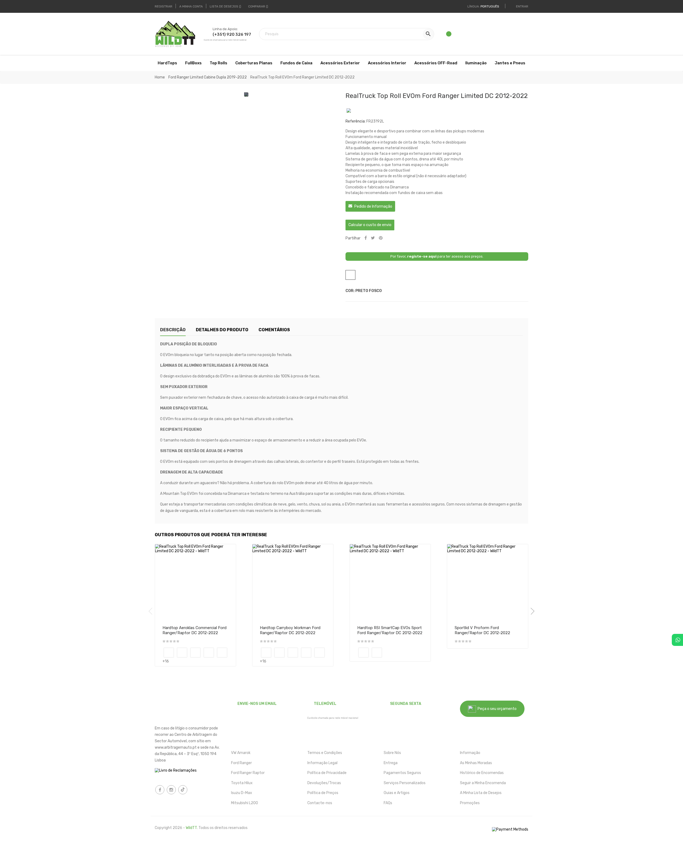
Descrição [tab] (173, 329)
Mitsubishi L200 (244, 803)
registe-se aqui (421, 256)
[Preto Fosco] (363, 652)
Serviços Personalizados (405, 783)
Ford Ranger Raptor (248, 773)
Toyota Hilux (242, 783)
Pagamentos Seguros (402, 773)
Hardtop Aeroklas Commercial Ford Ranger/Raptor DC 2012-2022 (194, 630)
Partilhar (365, 238)
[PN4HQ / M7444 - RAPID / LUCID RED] (222, 652)
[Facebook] (159, 789)
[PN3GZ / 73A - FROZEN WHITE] (377, 652)
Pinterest (381, 238)
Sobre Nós (392, 753)
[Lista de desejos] (449, 35)
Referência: (356, 121)
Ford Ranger (241, 763)
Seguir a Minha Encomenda (483, 783)
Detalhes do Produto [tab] (222, 329)
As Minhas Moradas (476, 763)
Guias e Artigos (397, 793)
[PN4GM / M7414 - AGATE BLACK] (209, 652)
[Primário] (169, 652)
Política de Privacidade (327, 773)
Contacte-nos (319, 803)
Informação (470, 753)
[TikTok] (182, 789)
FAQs (388, 803)
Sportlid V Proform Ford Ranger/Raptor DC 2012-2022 (482, 630)
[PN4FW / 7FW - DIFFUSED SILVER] (195, 652)
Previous (152, 611)
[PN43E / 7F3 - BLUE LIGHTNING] (182, 652)
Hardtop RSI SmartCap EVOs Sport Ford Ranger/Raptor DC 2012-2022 (389, 630)
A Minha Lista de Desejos (481, 793)
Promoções (470, 803)
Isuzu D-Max (241, 793)
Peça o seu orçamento (496, 708)
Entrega (391, 763)
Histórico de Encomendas (482, 773)
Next (531, 611)
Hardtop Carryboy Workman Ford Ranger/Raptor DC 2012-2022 (290, 630)
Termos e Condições (324, 753)
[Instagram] (171, 789)
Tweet (373, 238)
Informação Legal (322, 763)
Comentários (274, 329)
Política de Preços (322, 793)
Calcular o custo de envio (369, 225)
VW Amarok (241, 753)
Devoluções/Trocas (324, 783)
